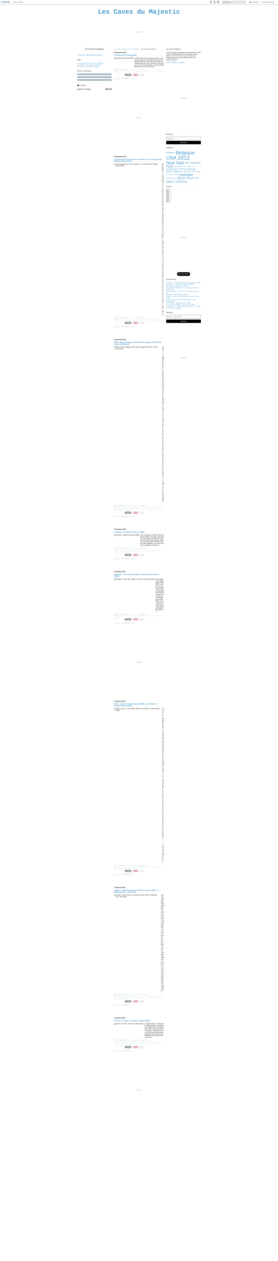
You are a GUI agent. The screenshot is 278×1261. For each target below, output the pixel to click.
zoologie (186, 174)
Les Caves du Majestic (121, 49)
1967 (193, 166)
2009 (187, 163)
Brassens (196, 163)
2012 (184, 158)
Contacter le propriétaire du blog (89, 55)
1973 (168, 171)
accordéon (178, 166)
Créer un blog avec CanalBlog (175, 62)
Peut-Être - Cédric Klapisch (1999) (177, 294)
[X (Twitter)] (214, 2)
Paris (169, 166)
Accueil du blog (171, 61)
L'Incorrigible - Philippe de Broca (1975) (178, 303)
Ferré (185, 166)
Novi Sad (175, 163)
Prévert (190, 178)
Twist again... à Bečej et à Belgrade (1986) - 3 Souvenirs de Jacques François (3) (180, 285)
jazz (171, 174)
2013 (181, 178)
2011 (189, 166)
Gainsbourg (181, 181)
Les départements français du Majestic (89, 65)
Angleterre (177, 171)
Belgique (185, 152)
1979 (167, 174)
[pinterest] (218, 2)
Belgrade (170, 153)
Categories (135, 49)
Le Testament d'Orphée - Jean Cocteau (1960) (180, 305)
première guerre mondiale (176, 169)
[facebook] (210, 2)
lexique (197, 171)
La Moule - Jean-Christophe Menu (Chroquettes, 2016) (183, 283)
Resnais (192, 169)
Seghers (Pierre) (171, 178)
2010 (197, 178)
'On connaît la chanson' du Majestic (88, 66)
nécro (170, 181)
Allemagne (186, 171)
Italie (193, 171)
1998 (176, 174)
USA (171, 157)
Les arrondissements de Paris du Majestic (90, 63)
